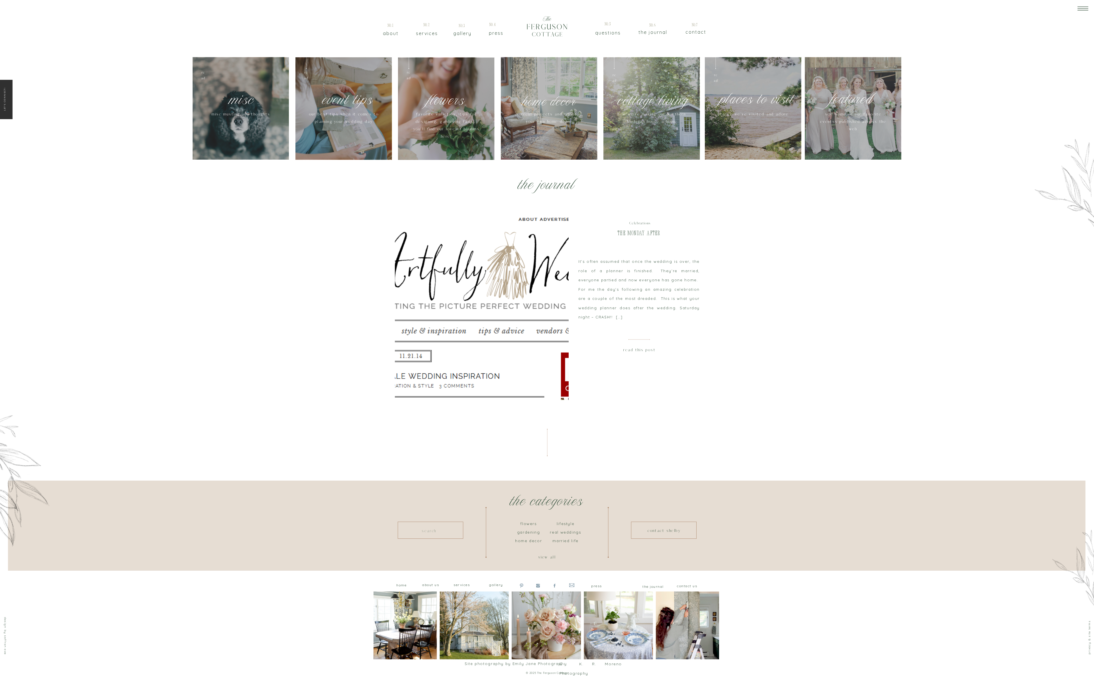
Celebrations (640, 223)
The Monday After (639, 234)
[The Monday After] (482, 305)
